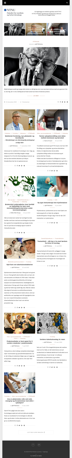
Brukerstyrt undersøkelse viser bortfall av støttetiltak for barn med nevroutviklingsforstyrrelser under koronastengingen (19, 207)
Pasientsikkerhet (59, 238)
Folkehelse (7, 133)
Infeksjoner (23, 133)
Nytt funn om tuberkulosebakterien (20, 264)
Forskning (15, 133)
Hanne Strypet (48, 140)
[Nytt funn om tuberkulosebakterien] (19, 248)
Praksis (16, 338)
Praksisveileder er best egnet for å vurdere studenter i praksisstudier (19, 342)
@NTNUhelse (39, 44)
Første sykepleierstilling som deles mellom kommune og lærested (57, 31)
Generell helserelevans (23, 200)
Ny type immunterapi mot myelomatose (52, 203)
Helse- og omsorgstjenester (44, 133)
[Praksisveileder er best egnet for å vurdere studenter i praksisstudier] (19, 323)
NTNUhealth (36, 41)
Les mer (36, 95)
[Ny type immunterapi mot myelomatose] (52, 186)
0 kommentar (25, 102)
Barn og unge (11, 200)
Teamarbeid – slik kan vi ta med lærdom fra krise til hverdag (52, 242)
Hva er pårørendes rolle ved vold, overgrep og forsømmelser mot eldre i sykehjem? (19, 401)
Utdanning (65, 133)
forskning (50, 200)
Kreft (56, 200)
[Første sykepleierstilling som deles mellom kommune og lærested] (52, 119)
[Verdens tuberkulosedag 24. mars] (52, 323)
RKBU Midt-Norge (16, 213)
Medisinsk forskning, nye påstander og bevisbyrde (20, 139)
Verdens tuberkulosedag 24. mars (52, 339)
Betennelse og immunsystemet (16, 261)
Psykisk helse (15, 201)
